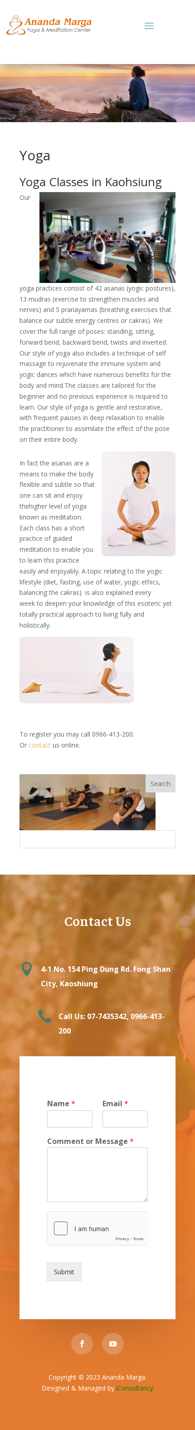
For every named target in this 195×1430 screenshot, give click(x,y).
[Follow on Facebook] (82, 1344)
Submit (64, 1271)
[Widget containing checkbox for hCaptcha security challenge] (97, 1228)
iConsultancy (134, 1388)
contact (40, 745)
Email (115, 1103)
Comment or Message (90, 1141)
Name (61, 1103)
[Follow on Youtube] (113, 1344)
